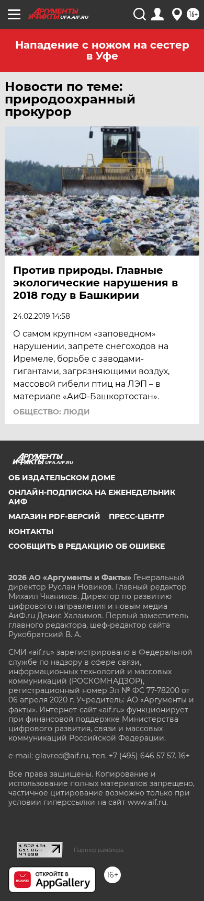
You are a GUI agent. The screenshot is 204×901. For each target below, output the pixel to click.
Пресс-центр (136, 516)
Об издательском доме (61, 477)
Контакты (30, 531)
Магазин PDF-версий (54, 516)
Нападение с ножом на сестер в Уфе (102, 50)
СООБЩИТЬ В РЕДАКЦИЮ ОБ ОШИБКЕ (86, 546)
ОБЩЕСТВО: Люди (51, 411)
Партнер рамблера (98, 850)
